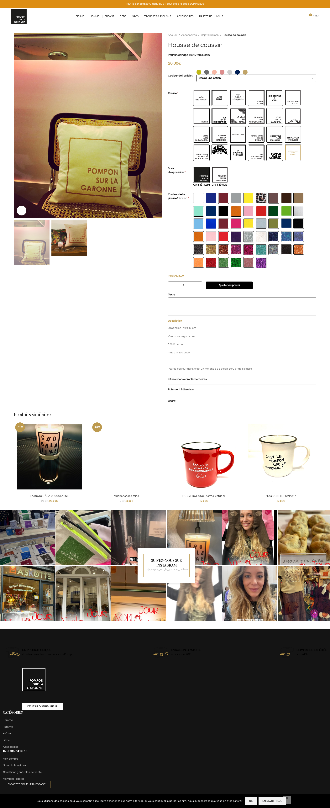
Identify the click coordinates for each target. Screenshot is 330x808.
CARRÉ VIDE (219, 184)
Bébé (6, 740)
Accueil (172, 35)
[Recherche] (301, 16)
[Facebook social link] (276, 16)
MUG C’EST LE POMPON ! (281, 496)
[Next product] (314, 35)
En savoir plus (272, 800)
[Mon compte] (294, 16)
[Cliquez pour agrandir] (21, 210)
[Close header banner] (325, 4)
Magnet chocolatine (126, 496)
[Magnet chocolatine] (126, 456)
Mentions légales (13, 779)
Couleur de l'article (180, 75)
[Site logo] (19, 16)
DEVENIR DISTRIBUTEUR (42, 706)
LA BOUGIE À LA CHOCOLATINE (49, 496)
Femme (8, 720)
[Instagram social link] (281, 16)
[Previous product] (304, 35)
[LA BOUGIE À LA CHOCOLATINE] (49, 456)
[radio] (198, 72)
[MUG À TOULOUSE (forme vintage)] (203, 456)
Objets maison (210, 35)
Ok (251, 800)
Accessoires (189, 35)
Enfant (7, 733)
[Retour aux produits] (309, 35)
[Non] (287, 800)
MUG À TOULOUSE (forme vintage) (203, 496)
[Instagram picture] (27, 537)
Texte (171, 294)
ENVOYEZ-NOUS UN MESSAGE (26, 784)
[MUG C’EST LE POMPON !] (280, 456)
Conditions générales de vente (22, 772)
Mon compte (10, 759)
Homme (8, 727)
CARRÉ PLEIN (201, 184)
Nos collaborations (14, 765)
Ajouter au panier (229, 285)
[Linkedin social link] (183, 401)
